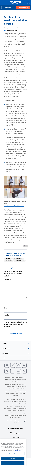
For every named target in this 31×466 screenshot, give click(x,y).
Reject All (12, 458)
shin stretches (9, 260)
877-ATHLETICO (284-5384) (15, 428)
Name (6, 301)
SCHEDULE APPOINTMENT (23, 7)
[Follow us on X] (12, 365)
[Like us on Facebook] (6, 365)
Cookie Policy (18, 450)
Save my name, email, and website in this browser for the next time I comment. (15, 324)
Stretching (8, 258)
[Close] (23, 441)
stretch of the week (20, 260)
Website (6, 315)
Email (6, 308)
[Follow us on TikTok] (12, 371)
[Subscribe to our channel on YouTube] (18, 371)
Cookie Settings (13, 453)
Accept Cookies (13, 463)
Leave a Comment (12, 30)
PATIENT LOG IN (8, 7)
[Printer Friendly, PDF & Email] (25, 246)
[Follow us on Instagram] (18, 365)
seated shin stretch (18, 258)
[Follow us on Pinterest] (6, 371)
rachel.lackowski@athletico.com (14, 206)
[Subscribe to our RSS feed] (24, 371)
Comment (7, 279)
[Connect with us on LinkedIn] (24, 365)
